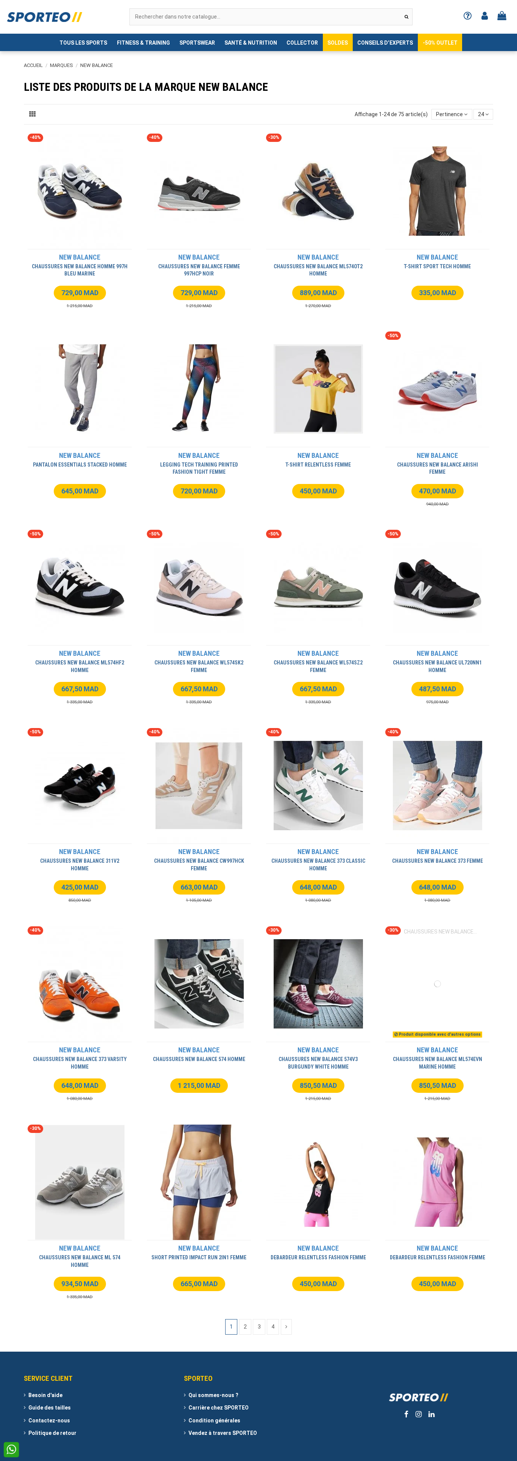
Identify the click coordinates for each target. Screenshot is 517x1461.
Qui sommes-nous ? (213, 1395)
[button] (83, 42)
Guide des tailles (49, 1408)
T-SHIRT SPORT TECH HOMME (437, 266)
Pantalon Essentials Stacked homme (80, 465)
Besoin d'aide (45, 1395)
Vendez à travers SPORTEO (222, 1433)
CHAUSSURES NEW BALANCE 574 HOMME (199, 1059)
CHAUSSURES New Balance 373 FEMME (437, 861)
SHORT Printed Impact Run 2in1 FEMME (198, 1257)
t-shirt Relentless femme (318, 465)
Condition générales (214, 1420)
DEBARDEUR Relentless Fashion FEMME (318, 1257)
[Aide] (467, 17)
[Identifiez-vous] (485, 17)
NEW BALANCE (79, 257)
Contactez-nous (49, 1420)
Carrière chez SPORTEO (218, 1408)
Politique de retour (52, 1433)
